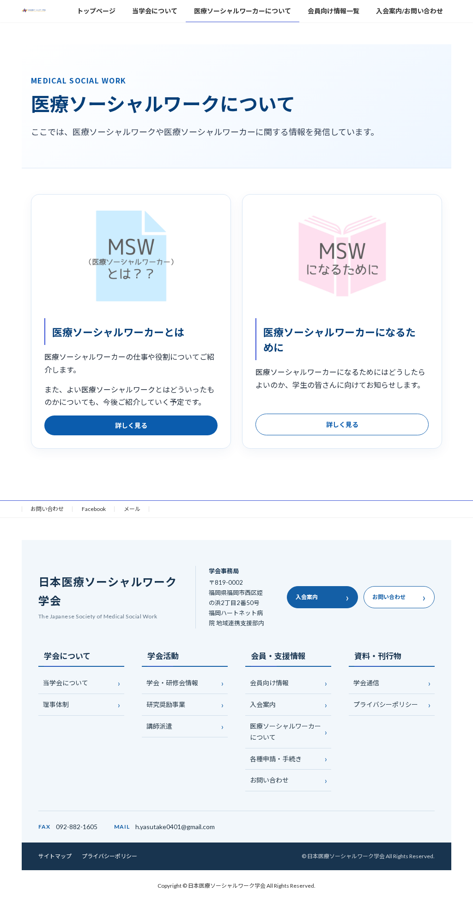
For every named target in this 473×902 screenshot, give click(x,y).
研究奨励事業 (165, 704)
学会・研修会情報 (172, 683)
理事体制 (56, 704)
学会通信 (366, 683)
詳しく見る (131, 425)
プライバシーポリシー (385, 704)
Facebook (94, 508)
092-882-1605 (76, 827)
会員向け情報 (269, 683)
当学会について (65, 683)
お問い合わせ (47, 508)
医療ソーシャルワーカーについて (285, 731)
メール (132, 508)
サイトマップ (55, 856)
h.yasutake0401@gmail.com (175, 827)
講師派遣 (159, 726)
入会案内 (322, 597)
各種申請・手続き (276, 759)
